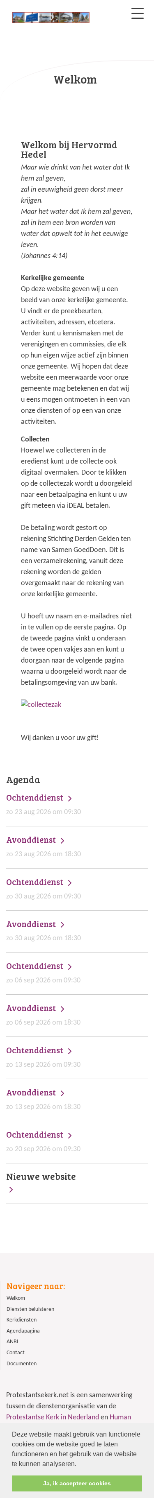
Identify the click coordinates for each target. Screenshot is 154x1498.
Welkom (16, 1298)
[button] (79, 1464)
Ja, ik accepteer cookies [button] (77, 1483)
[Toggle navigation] (137, 13)
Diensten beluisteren (30, 1309)
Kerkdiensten (22, 1320)
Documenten (22, 1364)
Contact (16, 1353)
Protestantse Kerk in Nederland (52, 1417)
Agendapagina (23, 1331)
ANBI (12, 1342)
